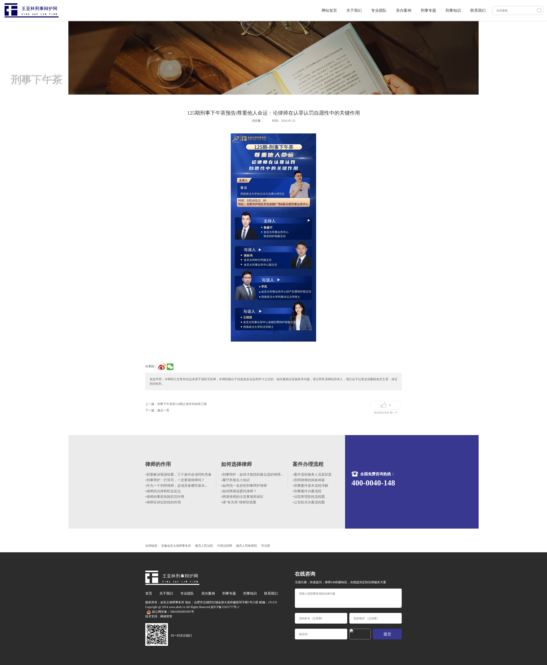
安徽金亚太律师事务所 (176, 545)
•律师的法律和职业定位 (163, 491)
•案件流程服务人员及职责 (312, 474)
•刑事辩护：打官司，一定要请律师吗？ (175, 480)
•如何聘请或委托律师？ (239, 491)
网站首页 (329, 10)
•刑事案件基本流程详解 (310, 485)
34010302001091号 (182, 611)
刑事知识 (453, 10)
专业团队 (379, 10)
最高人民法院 (204, 545)
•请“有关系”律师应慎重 (238, 502)
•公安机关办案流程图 (309, 502)
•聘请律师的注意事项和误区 (242, 496)
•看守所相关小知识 (235, 480)
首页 (148, 593)
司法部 (265, 545)
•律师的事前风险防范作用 (164, 496)
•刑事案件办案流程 (307, 491)
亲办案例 (403, 10)
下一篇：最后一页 (157, 410)
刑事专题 (428, 10)
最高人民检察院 (246, 545)
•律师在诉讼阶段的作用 (163, 502)
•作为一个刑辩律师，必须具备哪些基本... (176, 485)
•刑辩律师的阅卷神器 (309, 480)
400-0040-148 (373, 483)
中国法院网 (224, 545)
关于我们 (354, 10)
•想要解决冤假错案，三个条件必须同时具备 (178, 474)
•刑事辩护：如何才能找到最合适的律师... (252, 474)
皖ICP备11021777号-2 (225, 607)
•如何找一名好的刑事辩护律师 (244, 485)
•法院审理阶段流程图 (309, 496)
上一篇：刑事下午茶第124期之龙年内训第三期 (176, 404)
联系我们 (478, 10)
